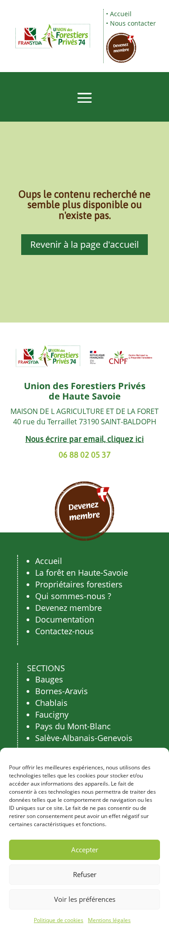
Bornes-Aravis (61, 691)
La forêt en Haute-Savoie (81, 572)
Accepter (84, 849)
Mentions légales (109, 920)
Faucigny (52, 714)
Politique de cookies (58, 920)
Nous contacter (133, 23)
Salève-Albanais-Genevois (83, 737)
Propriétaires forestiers (79, 584)
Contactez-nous (64, 631)
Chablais (51, 702)
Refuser (84, 874)
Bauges (49, 679)
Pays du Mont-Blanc (73, 726)
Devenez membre (68, 607)
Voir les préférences (84, 899)
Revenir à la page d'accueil (84, 244)
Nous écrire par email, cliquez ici (84, 439)
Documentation (64, 619)
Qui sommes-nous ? (73, 596)
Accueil (121, 13)
